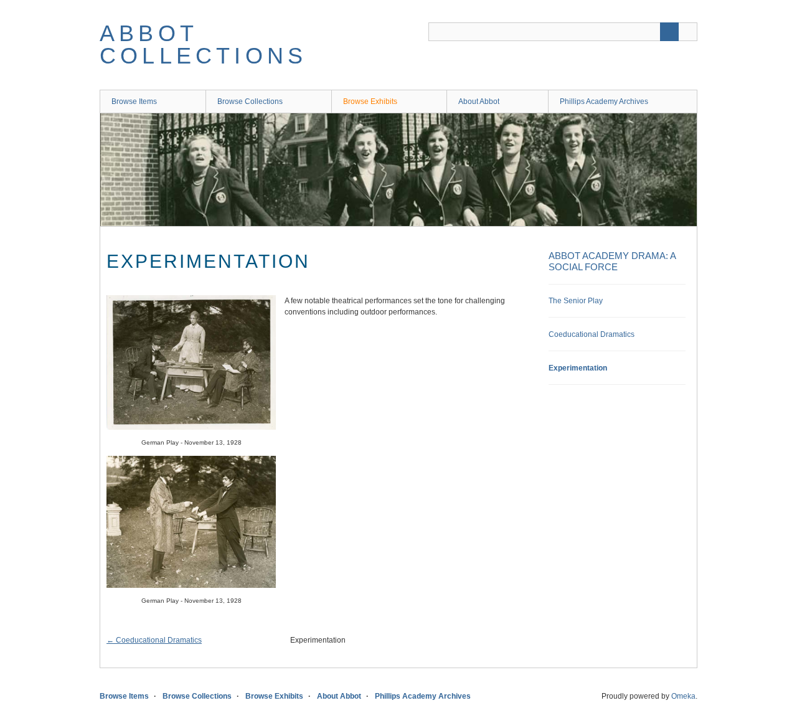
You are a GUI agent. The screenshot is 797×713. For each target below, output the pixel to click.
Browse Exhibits (370, 101)
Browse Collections (250, 101)
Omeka (683, 696)
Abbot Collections (203, 44)
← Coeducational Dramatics (154, 640)
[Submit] (669, 31)
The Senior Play (576, 300)
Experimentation (578, 368)
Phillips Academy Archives (604, 101)
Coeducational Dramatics (591, 334)
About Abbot (478, 101)
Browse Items (134, 101)
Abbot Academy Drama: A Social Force (612, 261)
